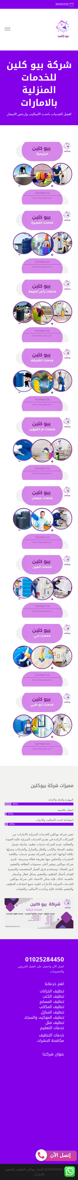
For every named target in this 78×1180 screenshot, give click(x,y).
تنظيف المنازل (52, 1012)
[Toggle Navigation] (7, 29)
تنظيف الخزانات (52, 991)
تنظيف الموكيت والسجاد (44, 1017)
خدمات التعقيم (52, 1027)
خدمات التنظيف (51, 1035)
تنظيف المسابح (52, 1001)
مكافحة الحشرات (50, 1040)
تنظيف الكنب (53, 996)
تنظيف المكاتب (51, 1006)
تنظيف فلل (55, 1022)
